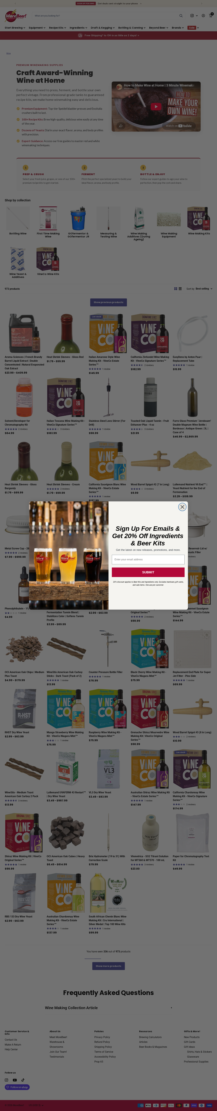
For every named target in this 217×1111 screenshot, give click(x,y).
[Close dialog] (182, 507)
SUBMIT (148, 572)
